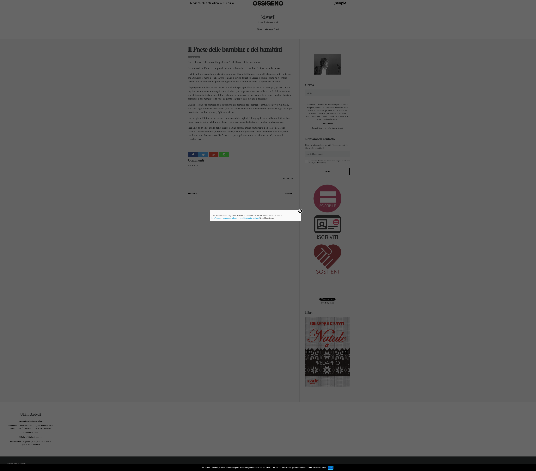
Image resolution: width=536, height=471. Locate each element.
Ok (331, 468)
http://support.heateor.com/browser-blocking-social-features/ (235, 218)
